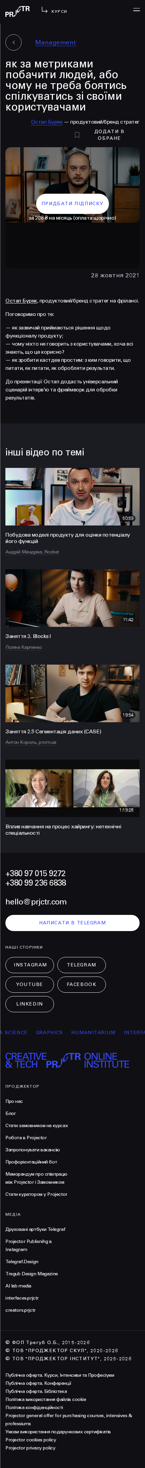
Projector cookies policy (30, 1440)
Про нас (14, 1101)
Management (55, 42)
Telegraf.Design (21, 1262)
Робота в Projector (26, 1138)
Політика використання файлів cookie (45, 1399)
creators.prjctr (20, 1310)
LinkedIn (29, 1004)
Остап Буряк (47, 122)
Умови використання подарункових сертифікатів (58, 1432)
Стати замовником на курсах (36, 1125)
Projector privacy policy (30, 1448)
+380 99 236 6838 (35, 883)
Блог (10, 1113)
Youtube (29, 984)
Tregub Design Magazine (31, 1274)
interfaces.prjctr (22, 1298)
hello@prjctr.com (35, 902)
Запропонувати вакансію (32, 1150)
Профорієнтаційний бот (31, 1162)
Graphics (37, 1032)
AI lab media (18, 1286)
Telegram (81, 965)
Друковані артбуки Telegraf (35, 1229)
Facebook (81, 984)
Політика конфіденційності (34, 1407)
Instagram (30, 965)
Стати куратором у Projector (36, 1194)
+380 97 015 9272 (35, 874)
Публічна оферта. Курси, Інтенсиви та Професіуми (59, 1375)
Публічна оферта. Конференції (38, 1383)
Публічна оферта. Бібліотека (36, 1391)
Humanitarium (81, 1032)
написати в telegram (72, 923)
